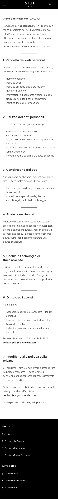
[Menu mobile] (4, 4)
